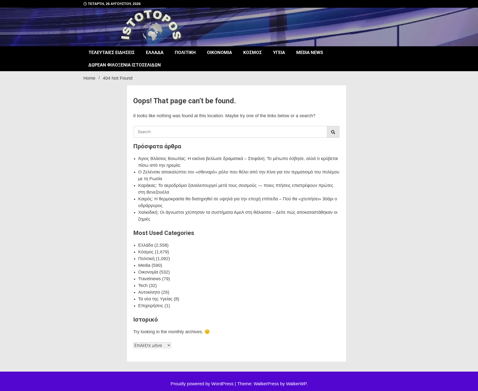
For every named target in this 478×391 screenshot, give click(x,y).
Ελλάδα (155, 52)
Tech (143, 285)
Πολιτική (185, 52)
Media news (309, 52)
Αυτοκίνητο (149, 292)
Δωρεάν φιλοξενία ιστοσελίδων (124, 64)
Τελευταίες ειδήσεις (111, 52)
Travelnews (149, 278)
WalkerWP (296, 383)
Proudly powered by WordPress (203, 383)
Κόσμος (252, 52)
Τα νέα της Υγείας (155, 298)
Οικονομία (219, 52)
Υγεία (279, 52)
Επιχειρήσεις (150, 305)
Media (144, 265)
